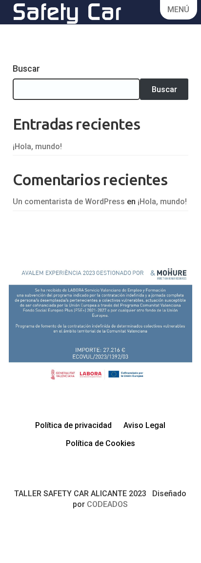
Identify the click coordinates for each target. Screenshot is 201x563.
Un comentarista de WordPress (69, 201)
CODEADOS (107, 504)
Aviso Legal (144, 425)
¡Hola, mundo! (37, 146)
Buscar (26, 69)
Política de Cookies (100, 443)
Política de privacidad (73, 425)
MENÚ (178, 9)
